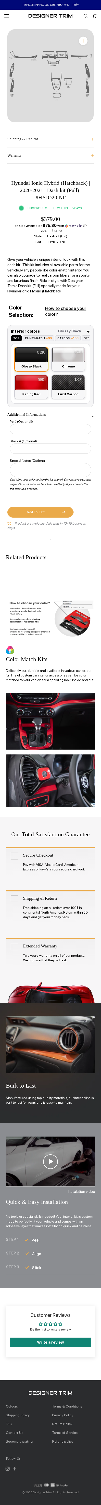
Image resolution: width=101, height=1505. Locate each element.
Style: (38, 236)
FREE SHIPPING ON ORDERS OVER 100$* (51, 5)
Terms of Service (65, 1432)
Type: (43, 230)
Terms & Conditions (67, 1406)
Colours (12, 1406)
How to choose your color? (65, 311)
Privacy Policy (62, 1415)
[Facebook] (14, 1468)
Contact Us (14, 1432)
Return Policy (62, 1424)
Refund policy (63, 1441)
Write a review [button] (50, 1342)
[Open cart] (94, 15)
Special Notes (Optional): (28, 461)
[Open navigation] (6, 16)
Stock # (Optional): (24, 441)
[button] (50, 225)
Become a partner (19, 1441)
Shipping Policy (18, 1415)
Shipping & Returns (22, 139)
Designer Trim (42, 1492)
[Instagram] (7, 1468)
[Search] (86, 16)
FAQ (9, 1424)
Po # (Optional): (21, 422)
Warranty (14, 155)
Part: (39, 242)
